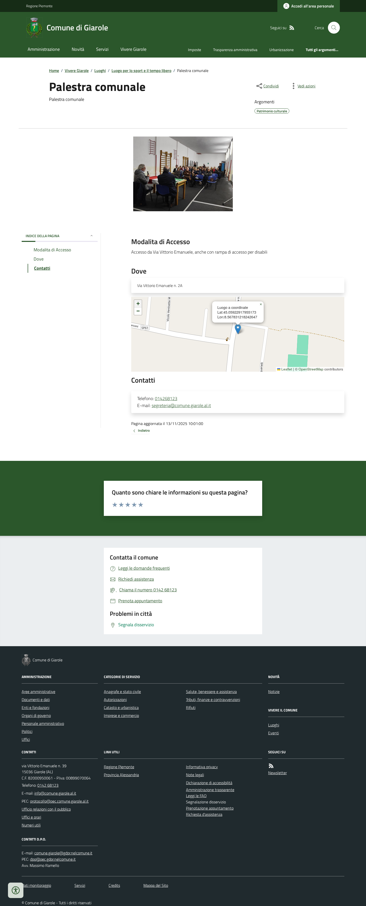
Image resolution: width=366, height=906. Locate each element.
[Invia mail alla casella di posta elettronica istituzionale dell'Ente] (55, 793)
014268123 (166, 398)
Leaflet (286, 369)
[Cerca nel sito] (332, 28)
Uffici (26, 739)
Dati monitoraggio (36, 885)
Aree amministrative (38, 692)
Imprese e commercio (121, 715)
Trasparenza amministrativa (235, 50)
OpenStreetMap (311, 369)
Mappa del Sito (155, 885)
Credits (114, 885)
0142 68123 (48, 785)
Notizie (274, 692)
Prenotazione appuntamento (210, 808)
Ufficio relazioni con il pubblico (46, 809)
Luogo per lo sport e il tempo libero (141, 70)
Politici (27, 731)
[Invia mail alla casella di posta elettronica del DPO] (63, 853)
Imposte (194, 50)
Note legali (195, 775)
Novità (78, 49)
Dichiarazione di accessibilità (209, 783)
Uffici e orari (31, 817)
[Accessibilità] (16, 890)
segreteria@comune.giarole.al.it (181, 405)
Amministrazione (44, 49)
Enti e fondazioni (35, 707)
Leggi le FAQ (196, 796)
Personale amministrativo (43, 723)
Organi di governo (36, 715)
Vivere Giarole (133, 49)
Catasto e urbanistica (121, 707)
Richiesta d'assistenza (204, 814)
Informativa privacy (202, 767)
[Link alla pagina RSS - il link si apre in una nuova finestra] (292, 28)
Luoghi (100, 70)
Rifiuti (190, 707)
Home (54, 70)
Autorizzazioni (115, 699)
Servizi (102, 49)
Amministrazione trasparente (210, 790)
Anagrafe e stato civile (122, 692)
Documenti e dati (36, 699)
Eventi (273, 733)
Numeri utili (31, 825)
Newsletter (277, 773)
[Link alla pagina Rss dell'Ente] (271, 766)
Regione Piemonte (39, 5)
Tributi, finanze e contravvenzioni (213, 699)
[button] (238, 329)
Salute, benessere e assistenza (211, 692)
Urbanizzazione (281, 50)
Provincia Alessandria (121, 775)
